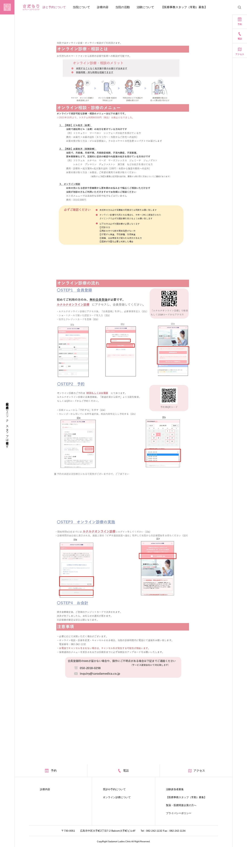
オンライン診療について (117, 797)
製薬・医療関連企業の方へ (181, 805)
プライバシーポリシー (178, 813)
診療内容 (102, 7)
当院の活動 (122, 7)
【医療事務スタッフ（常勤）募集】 (184, 7)
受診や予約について (114, 789)
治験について (145, 7)
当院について (81, 7)
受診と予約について (53, 7)
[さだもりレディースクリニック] (24, 7)
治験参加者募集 (175, 789)
